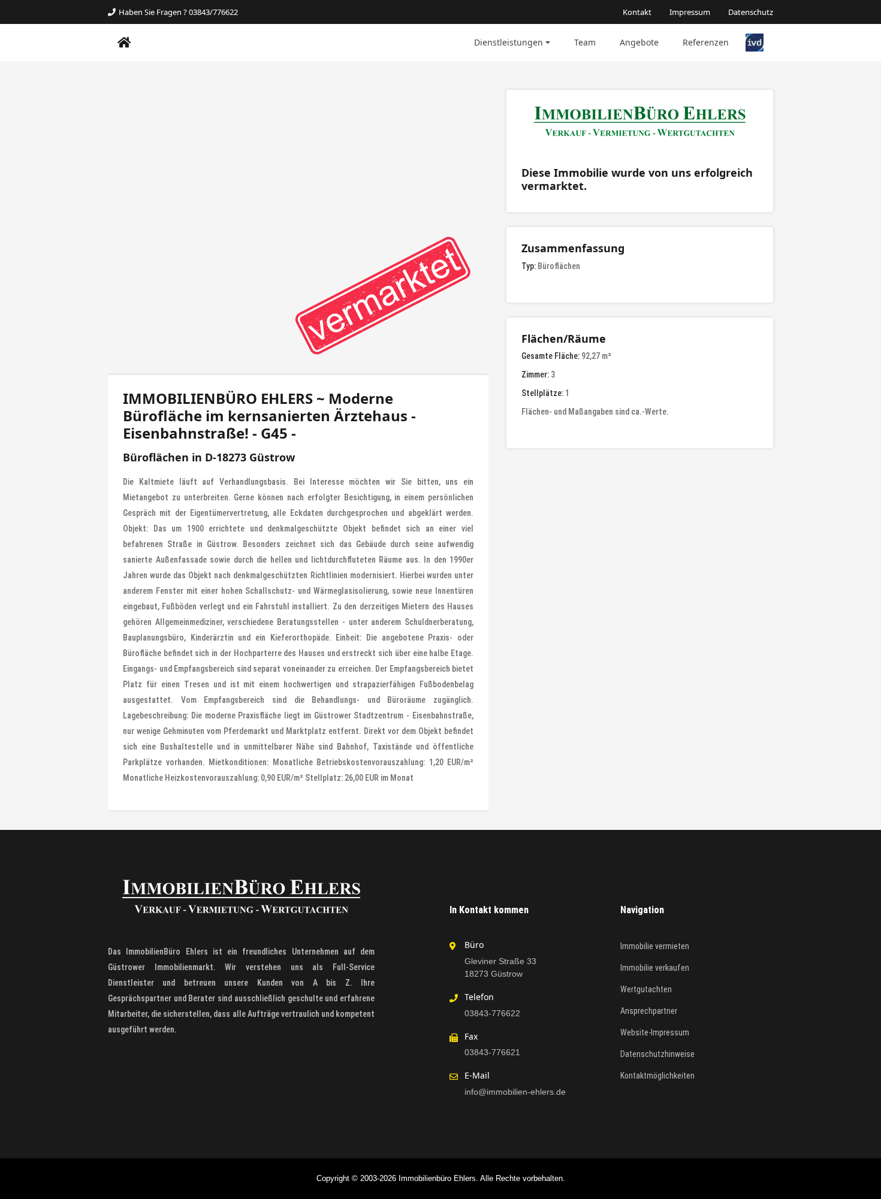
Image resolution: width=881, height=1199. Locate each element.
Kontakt (637, 12)
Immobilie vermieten (654, 946)
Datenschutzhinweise (657, 1054)
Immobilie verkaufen (654, 968)
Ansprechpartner (648, 1011)
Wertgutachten (646, 989)
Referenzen (706, 42)
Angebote (639, 42)
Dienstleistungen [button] (508, 42)
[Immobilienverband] (755, 42)
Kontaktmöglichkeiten (657, 1075)
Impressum (689, 12)
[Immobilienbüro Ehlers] (124, 43)
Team (585, 42)
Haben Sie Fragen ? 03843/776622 (178, 12)
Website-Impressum (654, 1032)
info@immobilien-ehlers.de (515, 1092)
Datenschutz (750, 12)
